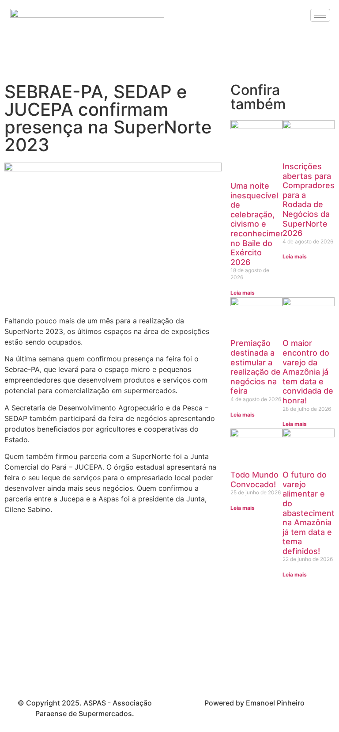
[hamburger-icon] (320, 15)
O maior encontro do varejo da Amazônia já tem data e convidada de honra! (307, 371)
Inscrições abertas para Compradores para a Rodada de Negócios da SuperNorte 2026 (308, 200)
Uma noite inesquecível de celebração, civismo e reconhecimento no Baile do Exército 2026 (261, 224)
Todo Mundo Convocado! (254, 479)
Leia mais (242, 292)
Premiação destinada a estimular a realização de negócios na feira (255, 366)
